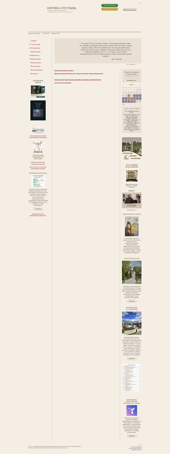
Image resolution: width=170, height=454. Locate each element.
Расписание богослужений (110, 8)
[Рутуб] (53, 15)
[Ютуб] (50, 15)
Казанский (46, 33)
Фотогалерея (35, 66)
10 (42, 121)
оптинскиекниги (38, 81)
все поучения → (131, 64)
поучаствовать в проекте (38, 168)
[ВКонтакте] (48, 15)
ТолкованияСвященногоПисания (38, 157)
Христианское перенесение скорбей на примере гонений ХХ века (78, 80)
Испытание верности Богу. (64, 70)
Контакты (34, 74)
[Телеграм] (55, 15)
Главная (33, 41)
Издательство (35, 52)
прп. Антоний (116, 59)
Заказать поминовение (110, 5)
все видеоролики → (132, 210)
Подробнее (38, 209)
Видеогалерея (35, 63)
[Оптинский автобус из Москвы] (131, 160)
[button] (58, 51)
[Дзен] (57, 15)
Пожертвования (36, 70)
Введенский (55, 33)
